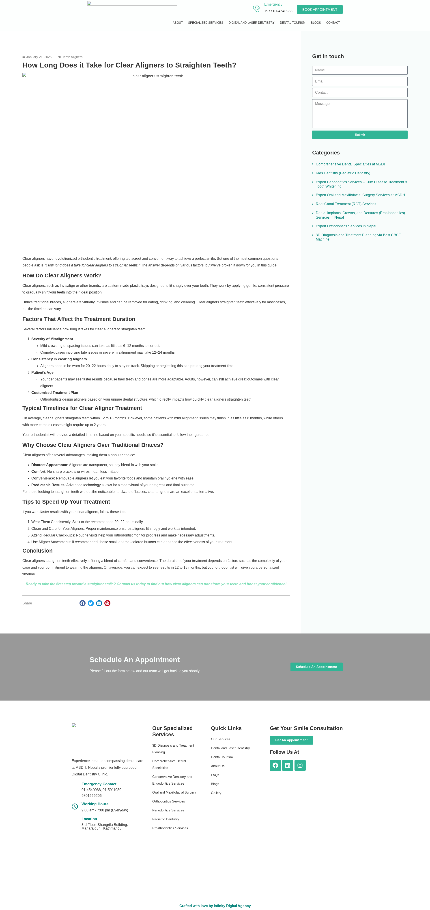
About (178, 22)
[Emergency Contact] (75, 789)
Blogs (316, 22)
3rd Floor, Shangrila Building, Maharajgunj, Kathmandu (105, 826)
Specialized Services (205, 22)
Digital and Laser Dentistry (252, 22)
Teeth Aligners (72, 57)
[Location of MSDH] (75, 823)
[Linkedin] (287, 765)
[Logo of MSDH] (132, 16)
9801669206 (92, 796)
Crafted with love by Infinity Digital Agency (215, 906)
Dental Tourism (292, 22)
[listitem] (107, 768)
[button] (83, 603)
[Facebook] (275, 765)
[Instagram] (300, 765)
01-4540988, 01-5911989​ (101, 790)
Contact (333, 22)
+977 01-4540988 (278, 11)
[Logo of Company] (116, 738)
